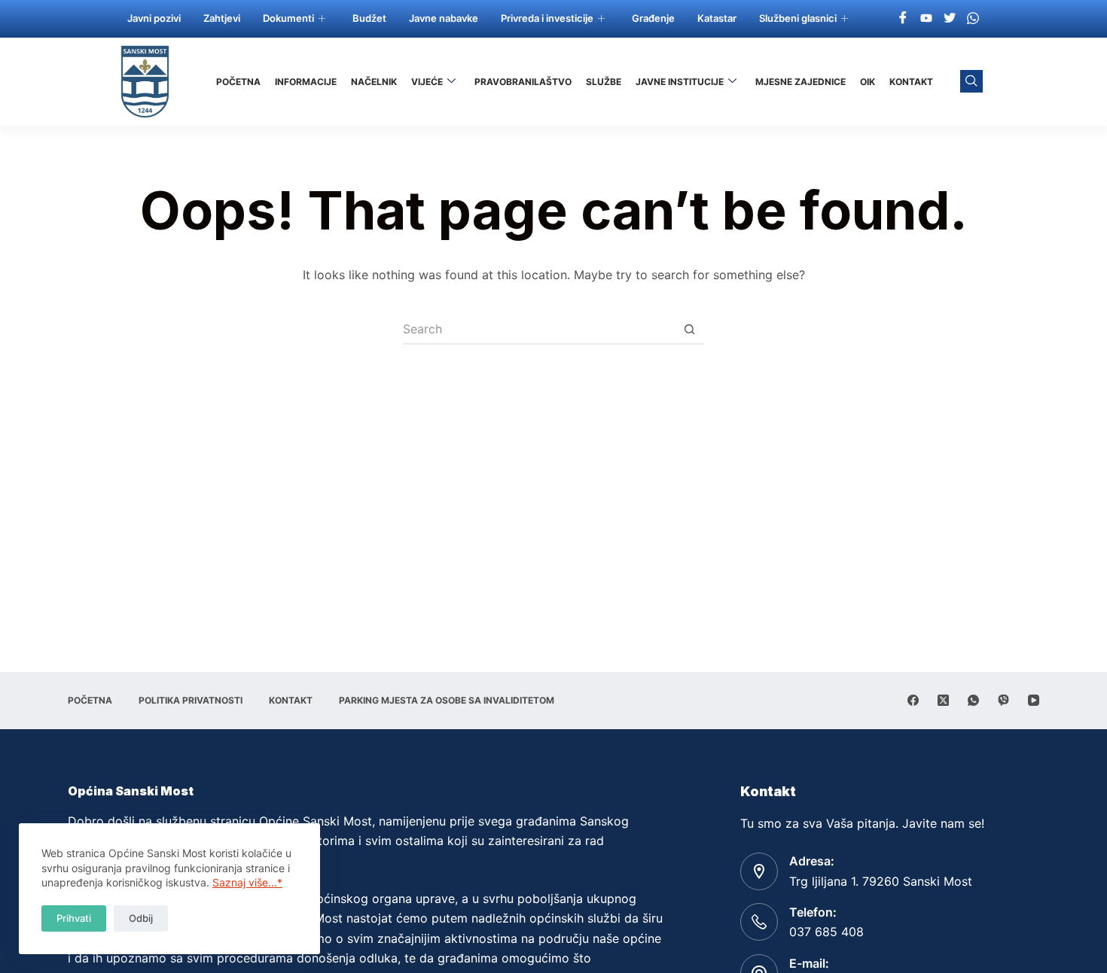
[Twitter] (949, 17)
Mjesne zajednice (800, 81)
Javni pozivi (154, 18)
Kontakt (911, 81)
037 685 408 (826, 931)
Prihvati (73, 918)
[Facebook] (903, 17)
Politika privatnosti (190, 700)
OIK (867, 81)
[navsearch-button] (971, 81)
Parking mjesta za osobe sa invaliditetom (446, 700)
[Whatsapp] (973, 17)
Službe (603, 81)
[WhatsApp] (973, 700)
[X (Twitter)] (943, 700)
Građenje (653, 18)
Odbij (141, 918)
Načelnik (374, 81)
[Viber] (1003, 700)
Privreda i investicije (547, 18)
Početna (238, 81)
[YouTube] (1033, 700)
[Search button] (689, 330)
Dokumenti (288, 18)
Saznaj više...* (247, 882)
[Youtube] (926, 17)
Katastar (716, 18)
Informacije (306, 81)
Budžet (369, 18)
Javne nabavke (443, 18)
